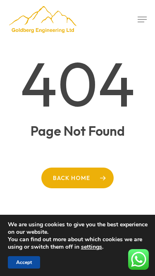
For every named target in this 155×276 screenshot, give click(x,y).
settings (91, 247)
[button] (142, 19)
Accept (24, 262)
